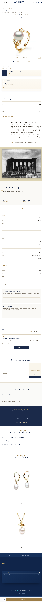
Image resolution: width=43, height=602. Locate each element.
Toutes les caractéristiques (7, 116)
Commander (23, 599)
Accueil (3, 6)
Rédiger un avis (21, 347)
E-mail (26, 90)
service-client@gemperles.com (7, 577)
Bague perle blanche (8, 6)
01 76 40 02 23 (22, 90)
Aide (36, 2)
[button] (34, 2)
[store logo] (19, 2)
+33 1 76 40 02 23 (7, 574)
